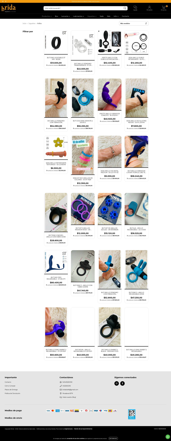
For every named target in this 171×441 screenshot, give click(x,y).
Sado (102, 16)
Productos (46, 16)
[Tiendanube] (160, 429)
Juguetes (91, 16)
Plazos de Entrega (11, 390)
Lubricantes (78, 16)
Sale (108, 16)
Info (115, 16)
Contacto (125, 16)
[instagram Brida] (2, 1)
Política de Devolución (12, 393)
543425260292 (67, 382)
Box (56, 16)
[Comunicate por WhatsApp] (168, 437)
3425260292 (67, 386)
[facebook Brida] (5, 1)
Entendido (113, 438)
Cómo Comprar (10, 386)
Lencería (65, 16)
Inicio (24, 23)
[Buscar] (125, 8)
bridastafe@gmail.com (70, 390)
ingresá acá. (69, 429)
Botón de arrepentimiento (83, 429)
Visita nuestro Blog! (69, 397)
